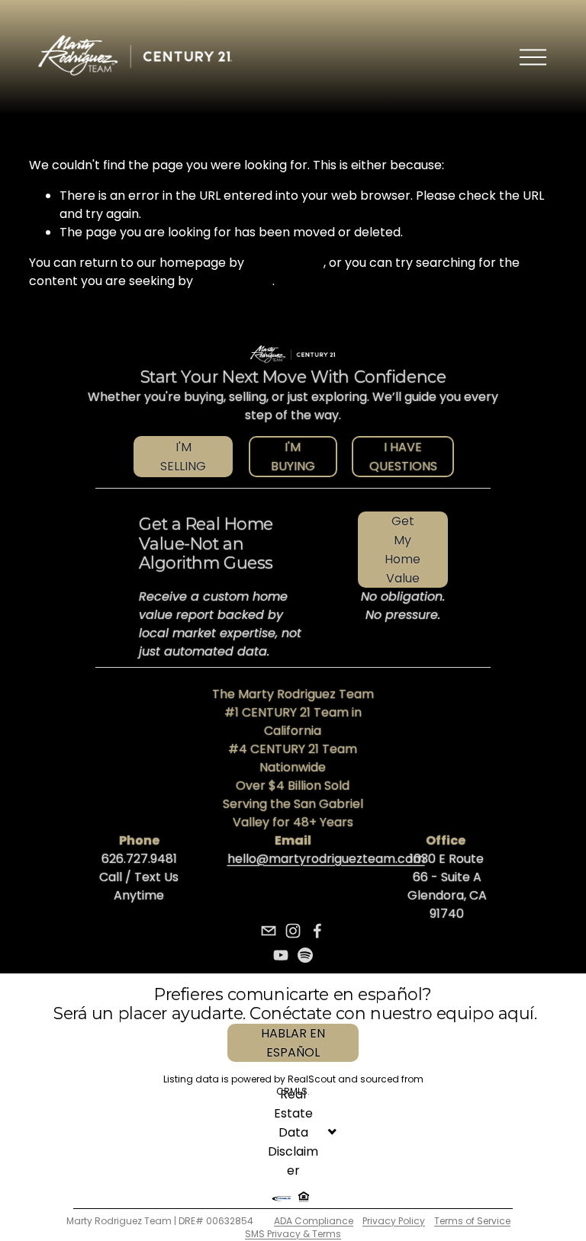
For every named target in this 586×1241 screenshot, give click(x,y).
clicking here (285, 262)
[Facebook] (317, 930)
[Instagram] (293, 930)
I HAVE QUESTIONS (403, 456)
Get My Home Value (402, 549)
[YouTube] (280, 955)
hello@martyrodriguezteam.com (326, 858)
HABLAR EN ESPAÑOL (293, 1043)
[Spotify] (305, 955)
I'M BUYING (293, 456)
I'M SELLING (183, 456)
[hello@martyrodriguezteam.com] (268, 930)
